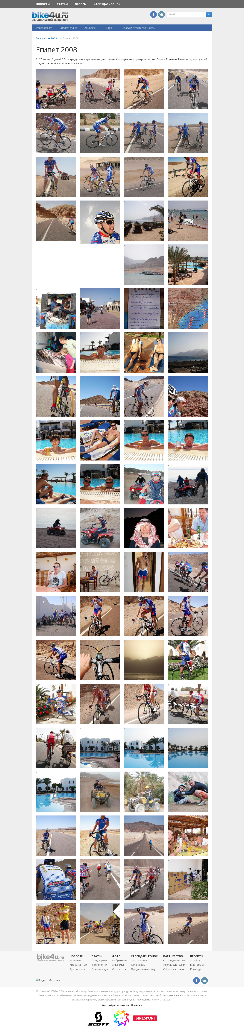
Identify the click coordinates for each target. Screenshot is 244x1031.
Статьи (62, 4)
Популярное (100, 960)
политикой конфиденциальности (167, 995)
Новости (43, 4)
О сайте (195, 960)
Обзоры (80, 4)
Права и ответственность (138, 27)
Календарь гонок (107, 4)
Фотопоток (119, 969)
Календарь (138, 964)
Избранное (119, 960)
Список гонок (139, 960)
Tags (109, 27)
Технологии (99, 964)
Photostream (44, 27)
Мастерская (197, 964)
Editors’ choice (68, 27)
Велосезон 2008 (46, 38)
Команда (195, 969)
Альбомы (90, 27)
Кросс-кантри (78, 964)
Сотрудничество (174, 960)
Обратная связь (173, 969)
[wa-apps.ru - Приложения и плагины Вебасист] (121, 1018)
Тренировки (77, 969)
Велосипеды (100, 969)
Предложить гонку (143, 969)
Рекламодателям (174, 964)
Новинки (75, 960)
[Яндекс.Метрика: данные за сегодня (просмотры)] (48, 980)
